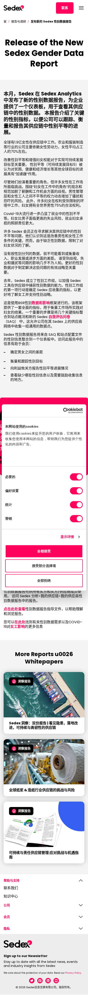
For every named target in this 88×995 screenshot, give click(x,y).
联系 (64, 7)
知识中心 (11, 896)
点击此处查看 (14, 609)
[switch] (76, 490)
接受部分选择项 (44, 566)
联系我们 (11, 888)
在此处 (19, 622)
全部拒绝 (44, 580)
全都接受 (44, 551)
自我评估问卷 (59, 316)
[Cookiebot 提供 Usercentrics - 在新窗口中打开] (63, 410)
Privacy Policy (73, 973)
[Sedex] (14, 8)
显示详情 (67, 537)
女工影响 (17, 626)
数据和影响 (41, 302)
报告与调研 (18, 21)
